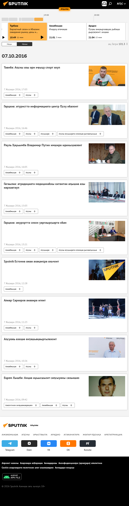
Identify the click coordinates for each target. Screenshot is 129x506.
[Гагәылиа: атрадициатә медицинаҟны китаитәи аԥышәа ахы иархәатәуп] (107, 192)
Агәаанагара (71, 434)
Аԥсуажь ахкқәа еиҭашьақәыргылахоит (30, 339)
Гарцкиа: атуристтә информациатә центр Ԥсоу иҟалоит (41, 106)
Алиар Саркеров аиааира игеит (25, 300)
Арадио (92, 25)
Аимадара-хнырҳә (64, 467)
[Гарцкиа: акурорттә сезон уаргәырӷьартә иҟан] (107, 231)
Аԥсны (28, 95)
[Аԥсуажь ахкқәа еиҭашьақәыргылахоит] (107, 347)
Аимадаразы (50, 463)
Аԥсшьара (45, 133)
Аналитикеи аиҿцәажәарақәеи (19, 405)
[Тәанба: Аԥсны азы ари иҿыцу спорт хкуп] (107, 76)
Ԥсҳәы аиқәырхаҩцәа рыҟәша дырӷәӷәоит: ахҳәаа (104, 31)
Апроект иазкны (10, 463)
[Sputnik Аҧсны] (16, 6)
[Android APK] (12, 477)
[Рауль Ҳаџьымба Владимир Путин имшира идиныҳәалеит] (107, 153)
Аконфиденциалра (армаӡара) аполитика (80, 463)
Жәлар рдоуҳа (92, 434)
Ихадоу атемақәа (58, 29)
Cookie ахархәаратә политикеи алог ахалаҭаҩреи (28, 467)
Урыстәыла (40, 434)
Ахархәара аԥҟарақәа (31, 463)
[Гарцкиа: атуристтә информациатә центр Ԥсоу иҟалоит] (107, 115)
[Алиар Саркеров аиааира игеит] (107, 309)
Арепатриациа (113, 434)
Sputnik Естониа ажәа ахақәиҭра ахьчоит (31, 261)
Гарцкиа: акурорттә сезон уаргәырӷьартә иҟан (35, 223)
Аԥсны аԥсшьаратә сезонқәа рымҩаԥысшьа (78, 133)
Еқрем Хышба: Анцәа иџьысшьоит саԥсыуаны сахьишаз (41, 378)
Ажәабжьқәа (10, 95)
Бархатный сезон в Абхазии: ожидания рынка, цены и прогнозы (25, 32)
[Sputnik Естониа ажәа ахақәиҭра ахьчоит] (107, 270)
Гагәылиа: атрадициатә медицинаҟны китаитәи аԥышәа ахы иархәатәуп (44, 185)
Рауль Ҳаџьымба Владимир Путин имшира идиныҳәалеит (43, 145)
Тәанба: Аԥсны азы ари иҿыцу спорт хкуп (32, 67)
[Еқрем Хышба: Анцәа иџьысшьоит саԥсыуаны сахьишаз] (107, 386)
